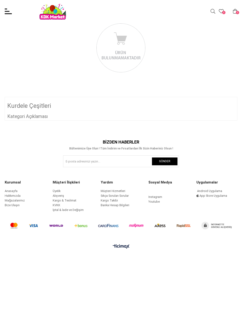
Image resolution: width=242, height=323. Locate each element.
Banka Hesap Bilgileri (115, 205)
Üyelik (56, 191)
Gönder (164, 161)
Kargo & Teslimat (64, 200)
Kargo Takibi (109, 200)
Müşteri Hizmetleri (113, 191)
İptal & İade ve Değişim (68, 210)
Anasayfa (11, 191)
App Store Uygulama (213, 195)
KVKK (56, 205)
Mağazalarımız (15, 200)
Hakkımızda (13, 195)
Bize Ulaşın (12, 205)
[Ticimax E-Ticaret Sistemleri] (121, 246)
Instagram (155, 197)
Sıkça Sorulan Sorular (115, 195)
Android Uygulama (209, 191)
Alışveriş (58, 195)
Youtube (154, 201)
